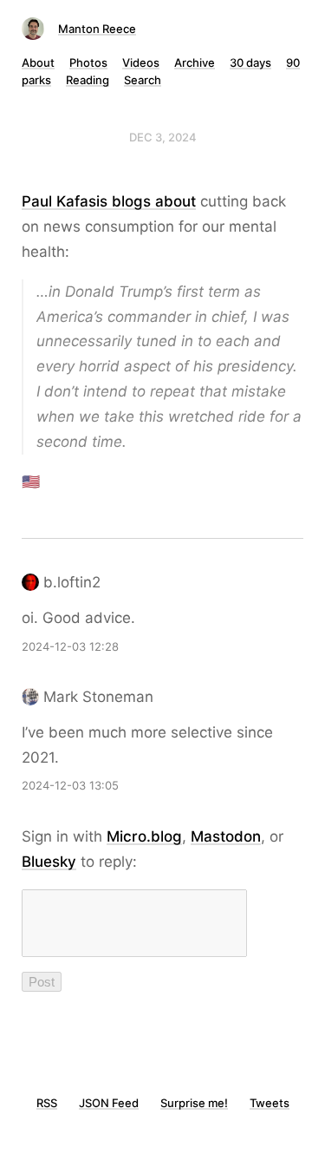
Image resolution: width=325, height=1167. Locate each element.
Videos (140, 62)
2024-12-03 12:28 (70, 646)
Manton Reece (97, 29)
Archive (194, 62)
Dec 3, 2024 (163, 137)
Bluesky (49, 861)
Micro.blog (144, 836)
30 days (250, 62)
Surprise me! (194, 1103)
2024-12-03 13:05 (70, 785)
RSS (46, 1103)
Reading (87, 80)
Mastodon (226, 836)
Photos (88, 62)
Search (142, 80)
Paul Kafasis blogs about (109, 201)
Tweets (269, 1103)
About (38, 62)
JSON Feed (109, 1103)
